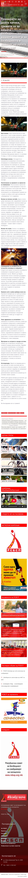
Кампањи (4, 833)
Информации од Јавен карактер (10, 846)
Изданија (4, 838)
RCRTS (25, 876)
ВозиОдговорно (12, 412)
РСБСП (18, 412)
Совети (22, 412)
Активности (4, 412)
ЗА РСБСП (4, 828)
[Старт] (3, 506)
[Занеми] (22, 506)
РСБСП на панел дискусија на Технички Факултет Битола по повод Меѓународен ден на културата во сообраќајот (13, 652)
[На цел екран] (25, 506)
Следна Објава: (13, 427)
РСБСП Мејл (23, 874)
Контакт (3, 841)
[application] (14, 500)
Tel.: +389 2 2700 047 (9, 865)
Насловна (3, 54)
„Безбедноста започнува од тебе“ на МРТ (13, 615)
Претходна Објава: (14, 421)
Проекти (10, 54)
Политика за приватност (8, 843)
